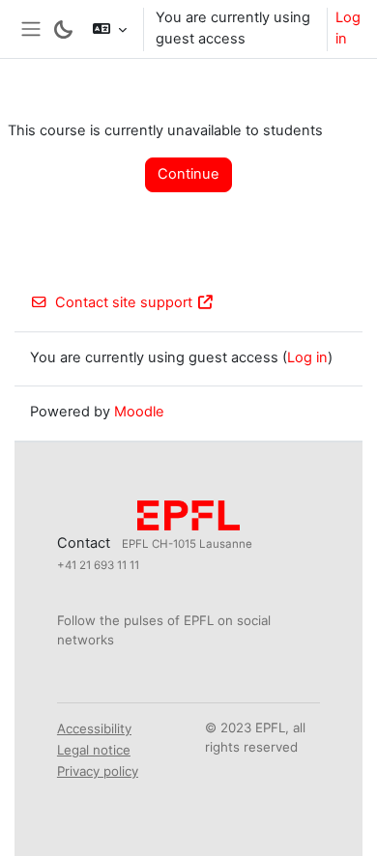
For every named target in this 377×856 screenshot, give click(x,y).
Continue (188, 174)
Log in (348, 28)
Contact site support (123, 302)
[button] (109, 29)
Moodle (139, 411)
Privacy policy (97, 771)
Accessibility (94, 728)
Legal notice (93, 749)
